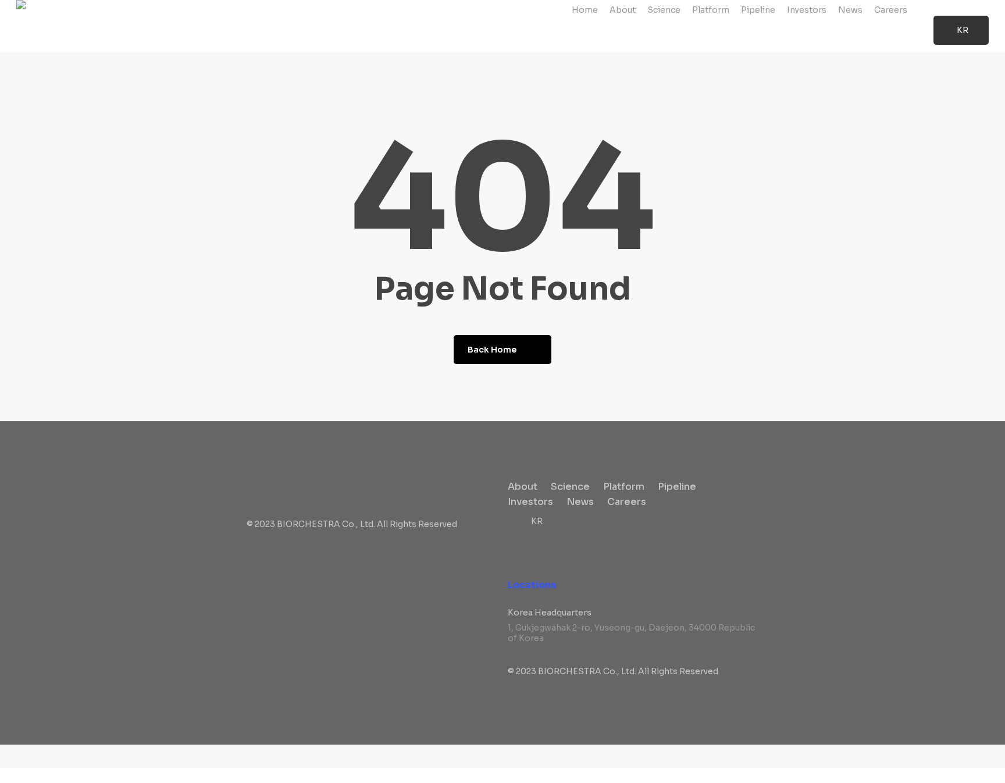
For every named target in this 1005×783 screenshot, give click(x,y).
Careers (626, 502)
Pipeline (677, 487)
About (522, 487)
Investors (530, 502)
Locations (532, 585)
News (580, 502)
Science (570, 487)
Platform (623, 487)
